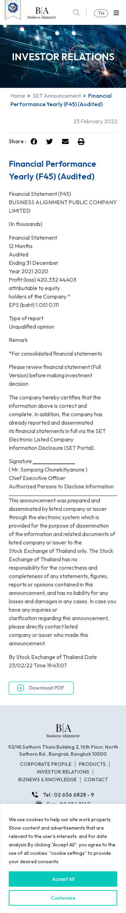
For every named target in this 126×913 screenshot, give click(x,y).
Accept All (63, 879)
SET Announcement (57, 95)
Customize (63, 898)
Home (17, 95)
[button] (116, 13)
